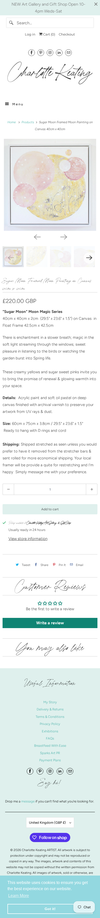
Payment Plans (50, 760)
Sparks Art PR (50, 753)
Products (28, 122)
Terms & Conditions (50, 717)
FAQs (50, 738)
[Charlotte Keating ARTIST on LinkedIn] (59, 52)
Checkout (67, 34)
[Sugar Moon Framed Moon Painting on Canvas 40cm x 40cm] (50, 185)
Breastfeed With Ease (50, 745)
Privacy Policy (50, 724)
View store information (27, 538)
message (28, 801)
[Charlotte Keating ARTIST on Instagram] (50, 52)
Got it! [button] (50, 909)
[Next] (63, 236)
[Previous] (36, 236)
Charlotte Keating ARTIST (39, 850)
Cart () (48, 34)
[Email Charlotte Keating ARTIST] (68, 52)
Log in (30, 34)
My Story (50, 702)
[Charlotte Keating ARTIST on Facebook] (31, 52)
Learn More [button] (18, 895)
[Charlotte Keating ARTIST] (50, 75)
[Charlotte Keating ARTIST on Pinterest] (40, 52)
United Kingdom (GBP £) (48, 822)
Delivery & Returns (50, 709)
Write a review (50, 622)
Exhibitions (50, 731)
